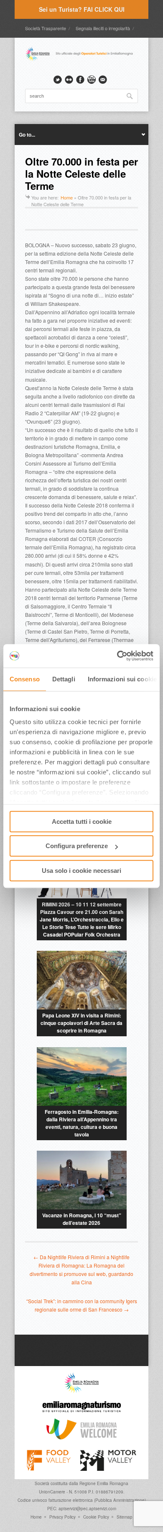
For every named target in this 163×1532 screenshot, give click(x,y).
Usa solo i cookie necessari (81, 870)
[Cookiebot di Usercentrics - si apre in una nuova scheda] (117, 655)
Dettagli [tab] (63, 679)
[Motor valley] (108, 1468)
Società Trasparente (45, 28)
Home (67, 197)
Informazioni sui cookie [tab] (122, 679)
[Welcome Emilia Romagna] (81, 1437)
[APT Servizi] (81, 60)
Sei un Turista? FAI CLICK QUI (82, 9)
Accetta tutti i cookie (82, 821)
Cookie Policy (96, 1517)
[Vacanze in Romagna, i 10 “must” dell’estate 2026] (82, 1180)
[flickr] (69, 79)
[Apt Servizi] (81, 1391)
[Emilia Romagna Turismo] (81, 1414)
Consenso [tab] (25, 679)
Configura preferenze (77, 845)
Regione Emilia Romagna (103, 1483)
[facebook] (80, 79)
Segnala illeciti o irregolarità (103, 28)
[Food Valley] (49, 1468)
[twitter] (57, 79)
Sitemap (124, 1517)
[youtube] (91, 79)
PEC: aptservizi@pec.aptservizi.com (81, 1508)
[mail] (103, 79)
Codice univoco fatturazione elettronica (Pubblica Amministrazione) (82, 1500)
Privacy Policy (62, 1517)
